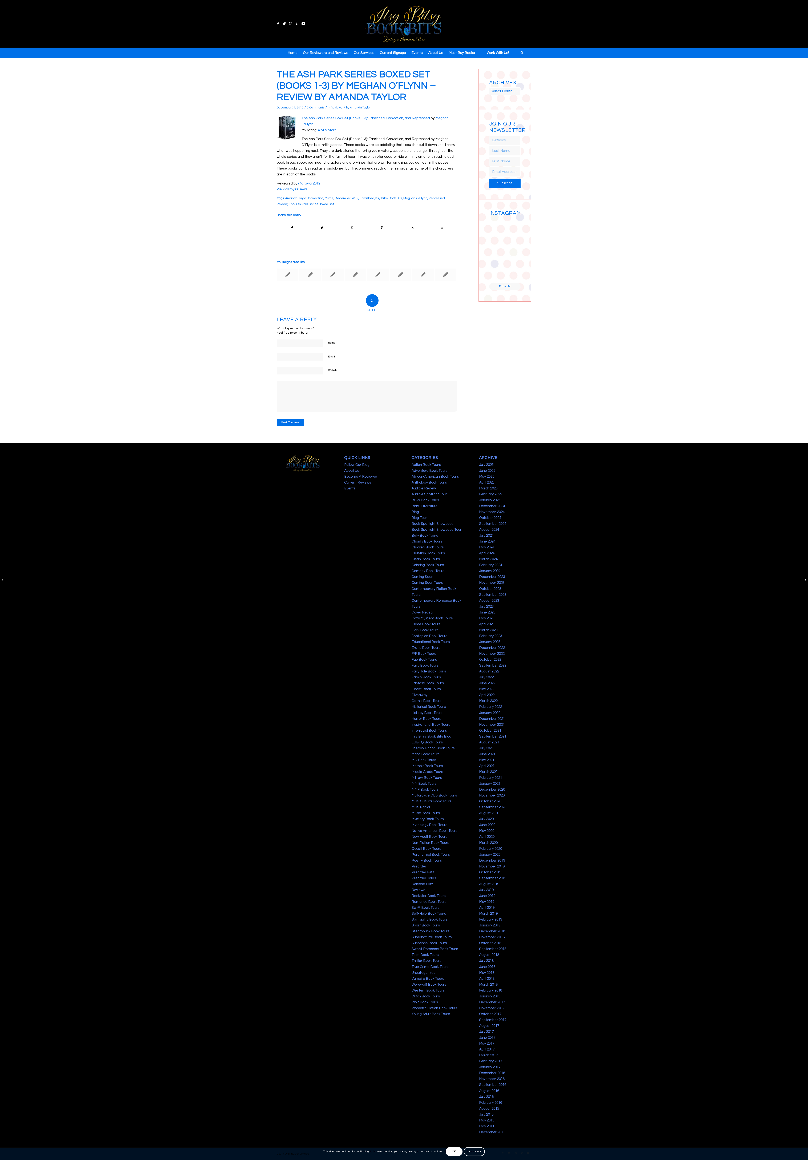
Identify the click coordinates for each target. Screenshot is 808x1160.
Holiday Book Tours (427, 713)
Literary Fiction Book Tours (433, 748)
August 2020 (489, 813)
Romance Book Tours (429, 902)
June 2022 (487, 683)
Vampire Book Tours (428, 979)
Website (332, 370)
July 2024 (486, 535)
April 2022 (486, 695)
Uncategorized (424, 973)
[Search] (520, 53)
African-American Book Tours (435, 476)
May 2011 (486, 1126)
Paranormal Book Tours (431, 855)
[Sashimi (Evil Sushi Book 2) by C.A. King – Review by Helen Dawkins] (378, 274)
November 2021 (492, 725)
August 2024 (489, 530)
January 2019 (489, 925)
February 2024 (490, 565)
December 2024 (492, 506)
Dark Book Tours (425, 630)
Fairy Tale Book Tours (429, 671)
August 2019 (489, 884)
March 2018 (488, 984)
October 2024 (490, 518)
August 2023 (489, 601)
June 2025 (487, 471)
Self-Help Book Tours (429, 913)
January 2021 (489, 784)
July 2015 (486, 1114)
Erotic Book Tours (426, 648)
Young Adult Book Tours (431, 1014)
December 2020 (492, 789)
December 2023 (492, 577)
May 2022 (486, 689)
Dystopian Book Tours (429, 636)
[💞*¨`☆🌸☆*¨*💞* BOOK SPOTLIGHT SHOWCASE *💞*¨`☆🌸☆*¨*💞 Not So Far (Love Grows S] (496, 258)
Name (332, 342)
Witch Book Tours (426, 996)
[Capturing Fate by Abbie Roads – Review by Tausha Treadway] (288, 274)
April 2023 (486, 624)
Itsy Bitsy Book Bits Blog (431, 736)
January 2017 (489, 1067)
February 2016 (490, 1103)
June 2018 (487, 967)
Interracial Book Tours (429, 730)
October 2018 (490, 943)
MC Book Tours (424, 760)
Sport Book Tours (426, 925)
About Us (351, 471)
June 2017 (487, 1038)
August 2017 (489, 1026)
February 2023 (490, 636)
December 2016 (492, 1073)
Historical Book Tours (429, 707)
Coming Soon (422, 577)
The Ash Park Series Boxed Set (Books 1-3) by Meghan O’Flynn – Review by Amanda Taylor (356, 85)
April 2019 (486, 908)
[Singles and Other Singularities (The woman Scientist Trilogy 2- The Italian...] (3, 580)
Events (350, 488)
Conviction (315, 198)
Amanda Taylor (360, 107)
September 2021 (492, 736)
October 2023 (490, 589)
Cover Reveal (422, 612)
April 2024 (486, 553)
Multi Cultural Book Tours (432, 801)
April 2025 (486, 482)
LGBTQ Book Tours (427, 742)
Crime (329, 198)
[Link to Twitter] (284, 24)
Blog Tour (419, 518)
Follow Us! (504, 286)
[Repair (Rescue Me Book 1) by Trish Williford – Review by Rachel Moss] (423, 274)
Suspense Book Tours (429, 943)
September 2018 (492, 949)
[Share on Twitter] (322, 228)
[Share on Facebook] (292, 228)
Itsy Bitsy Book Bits (388, 198)
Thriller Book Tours (426, 961)
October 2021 (490, 730)
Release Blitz (422, 884)
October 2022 (490, 660)
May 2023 (486, 618)
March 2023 (488, 630)
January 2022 (489, 713)
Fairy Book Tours (425, 665)
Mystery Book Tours (428, 819)
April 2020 (486, 837)
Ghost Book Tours (426, 689)
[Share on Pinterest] (382, 228)
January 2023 (489, 642)
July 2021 (486, 748)
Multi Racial (421, 807)
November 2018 (492, 937)
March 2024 (488, 559)
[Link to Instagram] (290, 24)
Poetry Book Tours (427, 860)
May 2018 (486, 973)
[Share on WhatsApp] (352, 228)
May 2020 (486, 831)
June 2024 (487, 541)
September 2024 (492, 524)
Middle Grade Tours (427, 772)
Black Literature (424, 506)
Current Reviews (357, 482)
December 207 (491, 1132)
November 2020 (492, 795)
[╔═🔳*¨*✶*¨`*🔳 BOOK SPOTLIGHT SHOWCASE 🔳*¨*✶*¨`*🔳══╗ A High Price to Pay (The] (496, 242)
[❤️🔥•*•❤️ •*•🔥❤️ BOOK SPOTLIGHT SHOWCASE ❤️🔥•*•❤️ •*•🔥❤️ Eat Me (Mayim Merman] (513, 274)
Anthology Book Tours (429, 482)
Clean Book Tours (426, 559)
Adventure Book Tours (430, 471)
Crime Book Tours (426, 624)
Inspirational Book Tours (431, 725)
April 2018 (486, 979)
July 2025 (486, 465)
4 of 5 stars (327, 130)
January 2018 (489, 996)
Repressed (437, 198)
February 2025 (490, 494)
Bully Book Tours (425, 535)
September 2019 (492, 878)
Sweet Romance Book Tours (435, 949)
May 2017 (486, 1043)
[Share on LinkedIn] (412, 228)
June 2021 (487, 754)
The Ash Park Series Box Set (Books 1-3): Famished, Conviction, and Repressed (366, 118)
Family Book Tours (426, 677)
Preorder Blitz (423, 872)
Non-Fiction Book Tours (430, 843)
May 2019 (486, 902)
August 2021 (489, 742)
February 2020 (490, 849)
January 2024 (489, 571)
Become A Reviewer (360, 476)
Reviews (336, 107)
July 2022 (486, 677)
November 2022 (492, 654)
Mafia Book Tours (426, 754)
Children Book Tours (428, 547)
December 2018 (492, 931)
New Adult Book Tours (429, 837)
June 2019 (487, 896)
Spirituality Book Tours (430, 919)
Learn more (474, 1151)
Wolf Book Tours (425, 1002)
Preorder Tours (424, 878)
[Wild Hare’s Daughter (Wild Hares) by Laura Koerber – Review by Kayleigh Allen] (400, 274)
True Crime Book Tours (430, 967)
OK (454, 1151)
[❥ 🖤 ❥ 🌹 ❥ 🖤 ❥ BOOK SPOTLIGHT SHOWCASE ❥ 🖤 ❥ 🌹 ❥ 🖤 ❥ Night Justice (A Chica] (513, 225)
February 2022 (490, 707)
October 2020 (490, 801)
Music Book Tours (426, 813)
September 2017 (492, 1020)
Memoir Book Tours (427, 766)
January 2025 (489, 500)
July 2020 (486, 819)
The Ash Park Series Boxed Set (311, 204)
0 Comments (315, 107)
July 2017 (486, 1032)
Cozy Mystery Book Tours (432, 618)
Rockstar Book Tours (429, 896)
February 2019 (490, 919)
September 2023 (492, 595)
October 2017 (490, 1014)
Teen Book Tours (425, 955)
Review (282, 204)
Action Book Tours (426, 465)
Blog (415, 512)
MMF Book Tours (425, 789)
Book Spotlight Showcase (432, 524)
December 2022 (492, 648)
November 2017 (492, 1008)
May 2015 (486, 1120)
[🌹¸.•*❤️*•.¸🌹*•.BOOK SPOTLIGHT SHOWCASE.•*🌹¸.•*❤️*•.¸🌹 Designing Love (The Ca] (496, 274)
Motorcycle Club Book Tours (434, 795)
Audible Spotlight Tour (429, 494)
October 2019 (490, 872)
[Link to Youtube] (303, 24)
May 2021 (486, 760)
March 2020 (488, 843)
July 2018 (486, 961)
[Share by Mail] (442, 228)
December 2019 (346, 198)
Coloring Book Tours (428, 565)
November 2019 (492, 866)
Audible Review (424, 488)
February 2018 (490, 990)
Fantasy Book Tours (428, 683)
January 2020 (489, 855)
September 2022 (492, 665)
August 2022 (489, 671)
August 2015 (489, 1109)
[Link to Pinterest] (297, 24)
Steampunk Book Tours (430, 931)
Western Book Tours (428, 990)
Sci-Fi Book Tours (426, 908)
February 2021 (490, 778)
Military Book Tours (427, 778)
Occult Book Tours (426, 849)
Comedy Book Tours (428, 571)
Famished (367, 198)
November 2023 (492, 583)
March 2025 (488, 488)
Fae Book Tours (424, 660)
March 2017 (488, 1055)
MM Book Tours (424, 784)
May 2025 (486, 476)
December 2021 (492, 719)
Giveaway (419, 695)
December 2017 (492, 1002)
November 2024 (492, 512)
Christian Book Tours (428, 553)
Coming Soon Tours (427, 583)
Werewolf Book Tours (429, 984)
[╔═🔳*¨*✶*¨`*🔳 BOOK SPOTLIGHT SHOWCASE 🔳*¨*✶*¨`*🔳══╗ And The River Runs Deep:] (496, 225)
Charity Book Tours (427, 541)
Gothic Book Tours (426, 701)
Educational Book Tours (431, 642)
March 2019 (488, 913)
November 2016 (492, 1079)
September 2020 (492, 807)
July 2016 (486, 1097)
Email (332, 356)
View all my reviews (292, 189)
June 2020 (487, 825)
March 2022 (488, 701)
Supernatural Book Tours (432, 937)
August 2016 (489, 1091)
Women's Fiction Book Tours (434, 1008)
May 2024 (486, 547)
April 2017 (486, 1049)
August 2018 (489, 955)
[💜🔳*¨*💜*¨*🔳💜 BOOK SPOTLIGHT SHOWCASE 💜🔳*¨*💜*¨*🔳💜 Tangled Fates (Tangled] (513, 258)
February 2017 (490, 1061)
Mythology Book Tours (429, 825)
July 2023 (486, 606)
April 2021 (486, 766)
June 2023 (487, 612)
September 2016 (492, 1085)
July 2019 (486, 890)
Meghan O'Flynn (415, 198)
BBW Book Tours (425, 500)
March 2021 (488, 772)
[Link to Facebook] (278, 24)
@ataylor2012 (309, 183)
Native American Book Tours (434, 831)
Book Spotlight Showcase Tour (436, 530)
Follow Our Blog (356, 465)
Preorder (419, 866)
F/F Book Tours (424, 654)
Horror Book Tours (426, 719)
